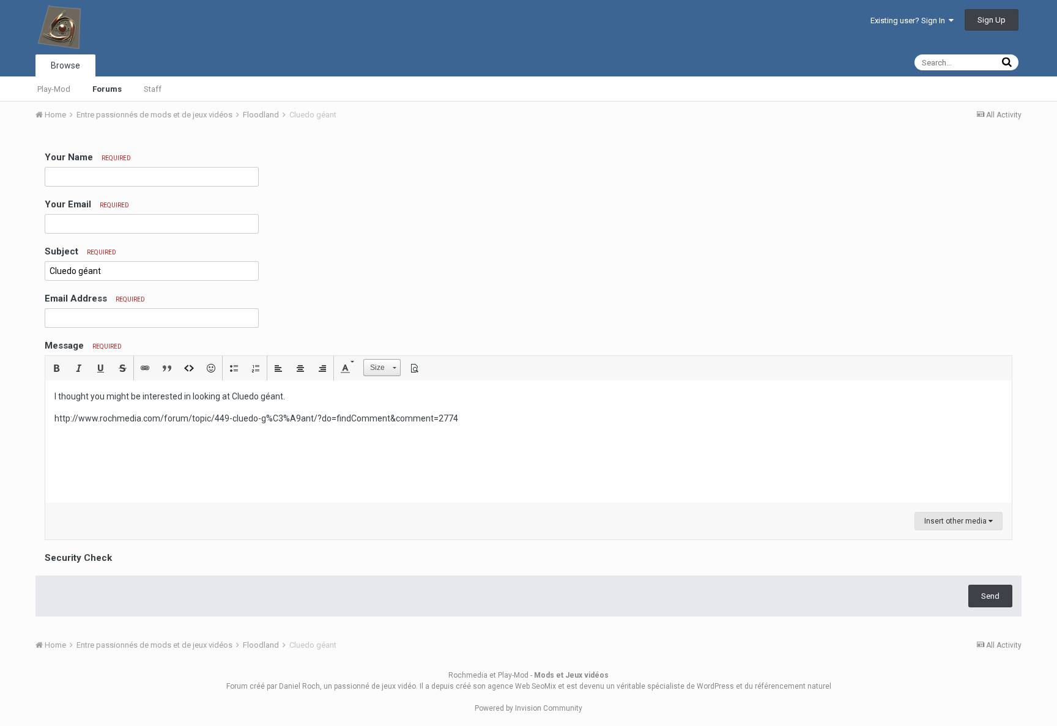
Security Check (78, 557)
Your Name (88, 157)
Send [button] (990, 596)
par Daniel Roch (293, 686)
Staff (152, 89)
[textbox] (528, 441)
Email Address (95, 298)
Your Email (87, 204)
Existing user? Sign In (909, 20)
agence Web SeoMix (522, 686)
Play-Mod (53, 89)
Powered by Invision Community (528, 708)
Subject (80, 251)
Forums (107, 89)
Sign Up (991, 19)
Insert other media (956, 521)
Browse (65, 65)
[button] (56, 368)
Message (83, 345)
